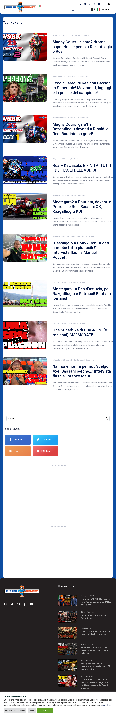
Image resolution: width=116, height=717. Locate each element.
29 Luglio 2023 (59, 282)
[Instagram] (90, 4)
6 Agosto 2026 (87, 628)
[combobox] (55, 5)
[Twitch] (81, 4)
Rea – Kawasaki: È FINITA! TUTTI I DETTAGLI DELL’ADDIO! (82, 168)
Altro (72, 35)
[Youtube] (99, 4)
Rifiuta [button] (32, 711)
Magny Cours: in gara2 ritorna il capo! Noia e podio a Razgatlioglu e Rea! (82, 47)
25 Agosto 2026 (87, 596)
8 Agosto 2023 (59, 159)
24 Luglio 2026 (87, 676)
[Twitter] (85, 4)
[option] (55, 5)
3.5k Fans (46, 439)
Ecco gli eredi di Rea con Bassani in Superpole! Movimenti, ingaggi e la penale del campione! (82, 88)
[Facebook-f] (94, 4)
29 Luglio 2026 (87, 660)
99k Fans (18, 439)
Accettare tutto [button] (45, 711)
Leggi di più (106, 705)
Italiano (105, 9)
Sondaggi (81, 236)
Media (77, 35)
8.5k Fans (18, 451)
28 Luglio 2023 (59, 323)
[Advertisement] (58, 493)
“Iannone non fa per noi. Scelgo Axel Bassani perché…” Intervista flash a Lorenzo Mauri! (82, 371)
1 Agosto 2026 (87, 644)
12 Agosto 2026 (87, 612)
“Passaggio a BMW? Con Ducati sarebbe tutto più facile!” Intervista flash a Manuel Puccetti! (81, 250)
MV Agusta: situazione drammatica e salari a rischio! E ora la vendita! (95, 666)
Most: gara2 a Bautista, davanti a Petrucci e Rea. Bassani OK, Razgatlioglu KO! (82, 207)
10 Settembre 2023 (60, 35)
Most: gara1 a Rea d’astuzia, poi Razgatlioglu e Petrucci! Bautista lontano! (82, 294)
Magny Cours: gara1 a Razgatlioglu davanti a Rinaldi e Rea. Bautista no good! (80, 129)
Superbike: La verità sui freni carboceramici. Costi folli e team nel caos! (96, 650)
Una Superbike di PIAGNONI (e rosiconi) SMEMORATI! (80, 332)
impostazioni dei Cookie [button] (15, 711)
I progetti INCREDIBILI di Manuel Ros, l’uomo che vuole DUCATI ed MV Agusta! (96, 602)
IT (44, 6)
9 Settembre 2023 (60, 77)
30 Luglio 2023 (59, 195)
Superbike (84, 35)
